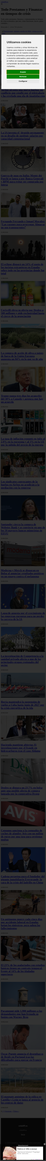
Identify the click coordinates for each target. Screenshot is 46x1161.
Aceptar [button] (23, 72)
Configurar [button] (23, 81)
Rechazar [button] (23, 76)
